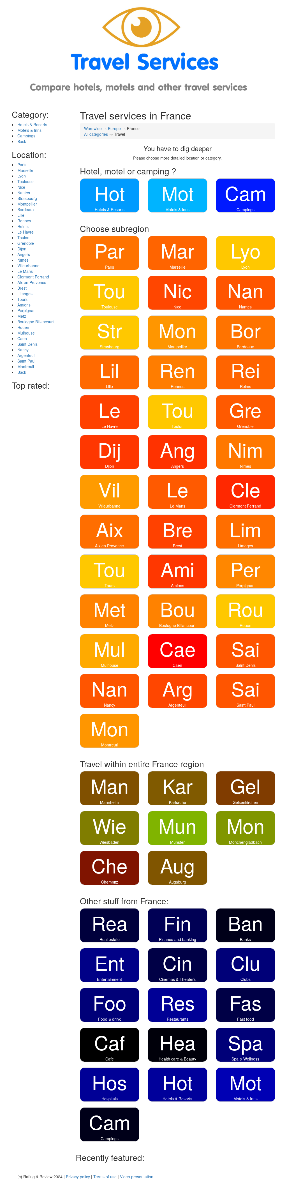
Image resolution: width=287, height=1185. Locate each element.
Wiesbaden (109, 842)
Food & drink (109, 1019)
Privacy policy (78, 1176)
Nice (21, 187)
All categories (96, 134)
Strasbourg (27, 198)
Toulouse (25, 181)
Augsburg (177, 882)
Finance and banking (177, 939)
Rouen (23, 327)
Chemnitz (109, 882)
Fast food (245, 1019)
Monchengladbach (245, 842)
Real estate (109, 939)
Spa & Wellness (245, 1059)
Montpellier (27, 204)
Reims (23, 226)
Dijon (21, 249)
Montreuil (25, 366)
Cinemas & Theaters (177, 979)
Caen (22, 338)
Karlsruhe (177, 802)
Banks (245, 939)
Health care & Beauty (177, 1059)
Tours (22, 299)
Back (21, 141)
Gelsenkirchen (245, 802)
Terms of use (105, 1176)
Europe (114, 128)
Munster (177, 842)
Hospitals (109, 1098)
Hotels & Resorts (32, 124)
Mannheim (109, 802)
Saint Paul (26, 361)
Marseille (25, 170)
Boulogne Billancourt (35, 321)
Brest (22, 288)
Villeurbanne (28, 265)
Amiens (24, 305)
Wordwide (93, 128)
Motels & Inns (29, 130)
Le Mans (25, 271)
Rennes (24, 220)
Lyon (21, 176)
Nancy (23, 349)
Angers (23, 254)
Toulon (23, 237)
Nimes (23, 260)
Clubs (245, 979)
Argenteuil (26, 355)
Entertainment (109, 979)
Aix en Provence (31, 282)
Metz (21, 316)
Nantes (23, 192)
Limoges (25, 293)
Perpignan (26, 310)
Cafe (109, 1059)
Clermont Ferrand (33, 277)
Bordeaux (25, 209)
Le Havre (25, 232)
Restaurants (177, 1019)
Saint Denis (27, 344)
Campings (26, 136)
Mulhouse (26, 333)
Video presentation (136, 1176)
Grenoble (25, 243)
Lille (20, 215)
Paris (21, 164)
